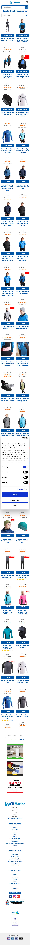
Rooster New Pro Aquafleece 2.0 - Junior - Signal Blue (8, 293)
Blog (15, 833)
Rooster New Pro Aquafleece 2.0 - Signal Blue (22, 258)
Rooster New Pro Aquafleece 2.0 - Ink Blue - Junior (7, 223)
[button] (26, 15)
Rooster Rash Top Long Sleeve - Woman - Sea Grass (22, 150)
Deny (15, 505)
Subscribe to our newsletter (15, 892)
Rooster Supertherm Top (7, 681)
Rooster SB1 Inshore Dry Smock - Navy (22, 292)
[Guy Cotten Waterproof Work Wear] (15, 768)
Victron (15, 876)
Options (23, 145)
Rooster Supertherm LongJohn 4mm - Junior (7, 577)
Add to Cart (7, 35)
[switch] (25, 472)
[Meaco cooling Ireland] (15, 751)
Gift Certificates (15, 863)
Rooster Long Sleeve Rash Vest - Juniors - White (22, 114)
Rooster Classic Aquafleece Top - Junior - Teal (7, 612)
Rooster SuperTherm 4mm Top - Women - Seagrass (7, 363)
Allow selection (15, 500)
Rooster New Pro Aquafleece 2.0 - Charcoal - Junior (7, 258)
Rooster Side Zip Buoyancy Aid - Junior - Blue (22, 76)
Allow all (15, 494)
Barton (15, 879)
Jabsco (15, 874)
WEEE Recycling (15, 865)
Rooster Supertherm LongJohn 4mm (22, 576)
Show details (21, 489)
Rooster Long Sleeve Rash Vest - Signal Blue (7, 716)
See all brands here (15, 883)
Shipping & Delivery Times (15, 861)
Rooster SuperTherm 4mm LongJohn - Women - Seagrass (22, 363)
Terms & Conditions (15, 859)
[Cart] (27, 2)
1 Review (26, 579)
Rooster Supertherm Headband (7, 113)
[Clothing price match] (15, 785)
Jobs (15, 834)
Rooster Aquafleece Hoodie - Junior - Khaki (22, 400)
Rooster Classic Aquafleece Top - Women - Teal (7, 647)
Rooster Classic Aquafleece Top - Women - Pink (22, 612)
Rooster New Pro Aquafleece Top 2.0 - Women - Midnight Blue (7, 187)
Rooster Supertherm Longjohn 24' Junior (7, 39)
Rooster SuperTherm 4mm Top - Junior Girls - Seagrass (22, 40)
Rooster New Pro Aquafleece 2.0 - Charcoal (22, 223)
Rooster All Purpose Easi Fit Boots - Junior (7, 399)
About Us (15, 827)
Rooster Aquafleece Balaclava (22, 646)
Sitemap (15, 836)
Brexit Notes (15, 854)
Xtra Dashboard (15, 841)
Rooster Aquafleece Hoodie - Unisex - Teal (22, 434)
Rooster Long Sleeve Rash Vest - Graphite (22, 715)
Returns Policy (15, 858)
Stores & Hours (15, 829)
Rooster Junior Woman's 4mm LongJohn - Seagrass (7, 76)
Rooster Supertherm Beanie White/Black (22, 327)
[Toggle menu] (2, 2)
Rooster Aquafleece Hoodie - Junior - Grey (7, 434)
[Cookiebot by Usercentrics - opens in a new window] (21, 438)
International (15, 878)
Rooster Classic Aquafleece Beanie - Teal (22, 540)
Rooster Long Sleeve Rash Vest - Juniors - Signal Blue (7, 150)
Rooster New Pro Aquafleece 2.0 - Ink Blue (22, 186)
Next (21, 739)
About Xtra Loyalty (15, 838)
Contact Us (15, 831)
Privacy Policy (15, 856)
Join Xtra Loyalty (15, 840)
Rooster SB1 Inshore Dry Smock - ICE (7, 327)
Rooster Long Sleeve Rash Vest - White (22, 681)
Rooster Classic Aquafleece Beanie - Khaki (7, 540)
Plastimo (15, 881)
